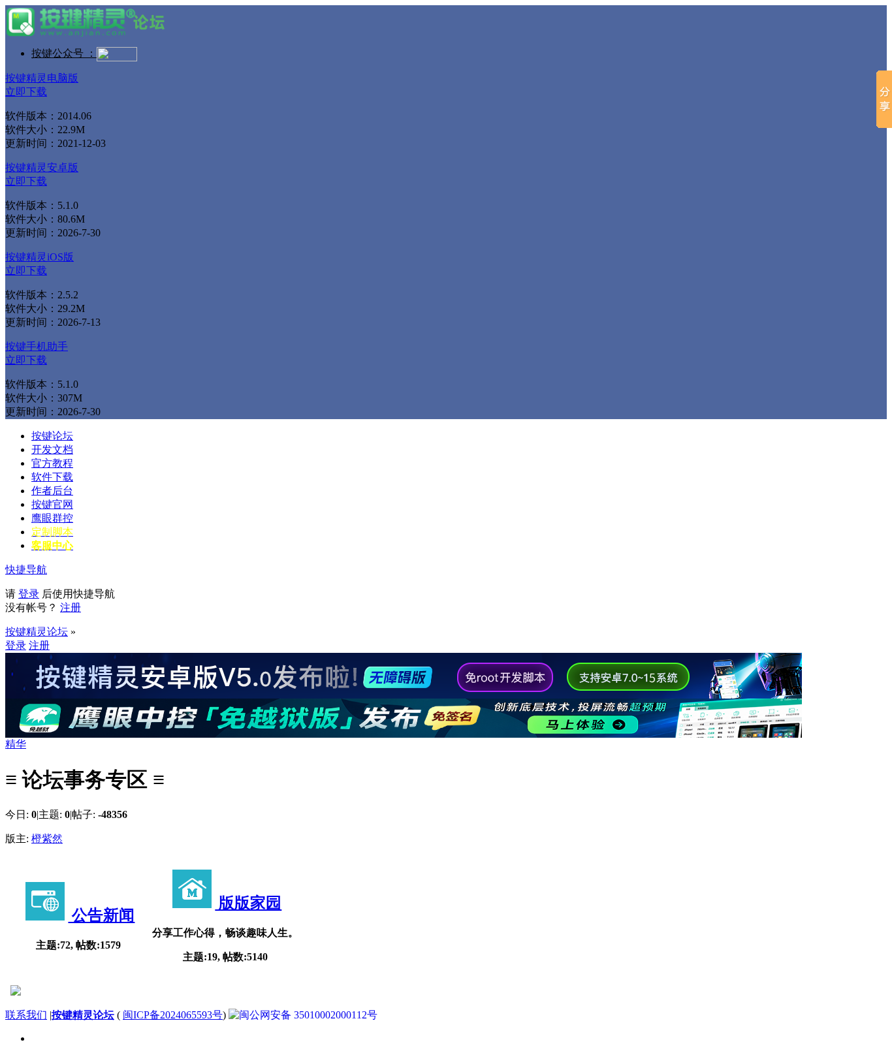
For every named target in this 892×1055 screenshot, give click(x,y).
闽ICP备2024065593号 (173, 1014)
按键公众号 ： (64, 53)
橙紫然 (47, 838)
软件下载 (52, 476)
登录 (28, 593)
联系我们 (26, 1014)
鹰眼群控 (52, 518)
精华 (15, 743)
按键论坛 (52, 435)
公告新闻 (101, 915)
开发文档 (52, 449)
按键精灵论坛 (36, 631)
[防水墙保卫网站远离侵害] (15, 992)
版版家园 (248, 902)
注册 (70, 607)
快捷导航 (26, 569)
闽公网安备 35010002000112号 (308, 1014)
